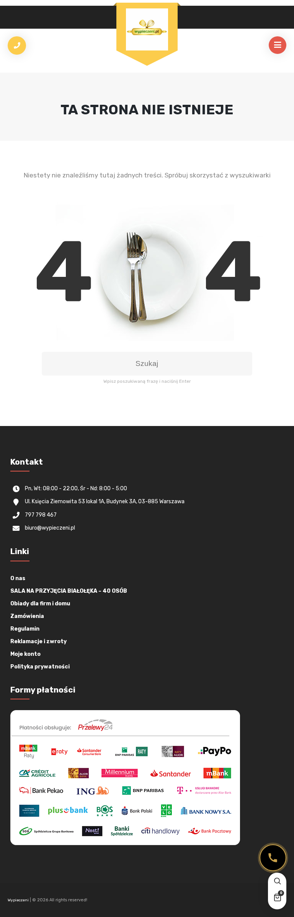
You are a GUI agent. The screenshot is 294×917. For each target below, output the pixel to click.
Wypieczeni (18, 900)
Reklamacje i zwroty (38, 641)
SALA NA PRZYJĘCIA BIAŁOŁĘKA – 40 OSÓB (68, 591)
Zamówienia (27, 616)
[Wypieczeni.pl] (147, 29)
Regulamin (24, 629)
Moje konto (25, 654)
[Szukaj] (277, 882)
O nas (17, 578)
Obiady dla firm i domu (40, 603)
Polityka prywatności (40, 666)
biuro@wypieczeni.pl (50, 528)
